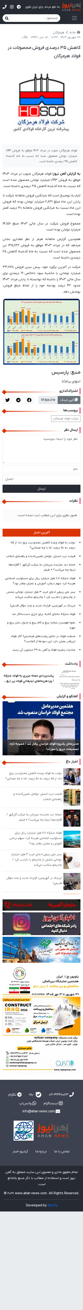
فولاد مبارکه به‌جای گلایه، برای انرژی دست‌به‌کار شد (43, 614)
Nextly (52, 1205)
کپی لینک (67, 400)
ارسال (41, 489)
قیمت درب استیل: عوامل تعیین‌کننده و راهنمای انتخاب (40, 556)
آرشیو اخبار (20, 1151)
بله (31, 1094)
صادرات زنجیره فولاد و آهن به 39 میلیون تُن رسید (43, 650)
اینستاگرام (51, 1103)
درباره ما (41, 1151)
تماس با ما (62, 1151)
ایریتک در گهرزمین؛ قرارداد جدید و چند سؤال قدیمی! (42, 606)
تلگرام (12, 1095)
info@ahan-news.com (39, 1111)
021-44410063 (59, 1095)
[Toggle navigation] (74, 18)
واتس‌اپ (25, 1103)
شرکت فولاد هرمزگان (66, 419)
